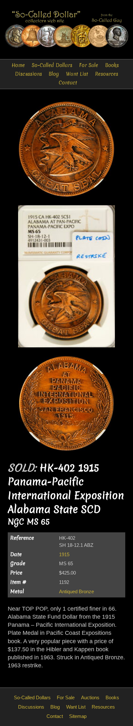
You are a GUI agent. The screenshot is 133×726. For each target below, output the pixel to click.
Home (18, 65)
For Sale (88, 65)
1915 (64, 554)
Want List (77, 74)
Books (112, 65)
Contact (68, 82)
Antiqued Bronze (76, 591)
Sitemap (78, 716)
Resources (106, 74)
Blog (54, 74)
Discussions (28, 74)
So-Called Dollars (52, 65)
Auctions (90, 697)
